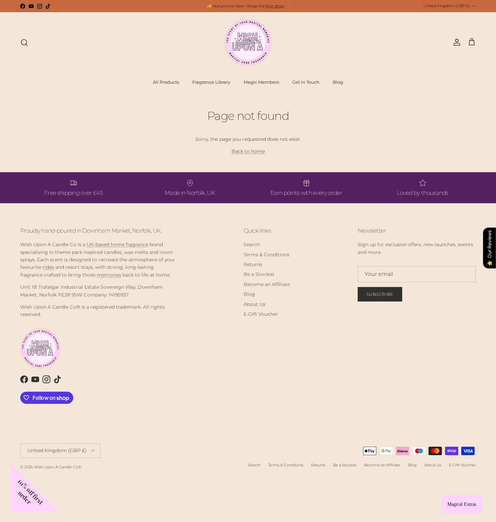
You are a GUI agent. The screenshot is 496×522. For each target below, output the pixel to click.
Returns (253, 264)
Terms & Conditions (267, 255)
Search (252, 244)
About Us (255, 304)
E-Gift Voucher (261, 314)
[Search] (24, 42)
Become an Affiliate (267, 284)
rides (48, 267)
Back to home (248, 151)
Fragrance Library (211, 82)
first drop (275, 5)
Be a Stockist (259, 274)
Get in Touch (306, 82)
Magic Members (261, 82)
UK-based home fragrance (117, 244)
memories (109, 275)
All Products (166, 82)
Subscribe (379, 294)
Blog (338, 82)
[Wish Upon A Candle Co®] (248, 42)
